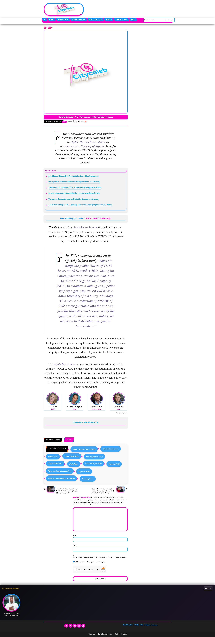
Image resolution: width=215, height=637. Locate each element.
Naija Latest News (55, 463)
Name (75, 535)
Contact (124, 634)
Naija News (73, 464)
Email (74, 545)
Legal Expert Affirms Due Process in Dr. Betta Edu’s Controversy (73, 176)
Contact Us (120, 19)
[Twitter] (70, 626)
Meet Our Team (95, 19)
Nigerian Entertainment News (59, 471)
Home (51, 19)
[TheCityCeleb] (44, 19)
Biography (62, 19)
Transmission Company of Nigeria (61, 478)
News (108, 19)
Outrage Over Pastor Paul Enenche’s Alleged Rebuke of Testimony (74, 181)
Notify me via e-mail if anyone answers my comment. (92, 562)
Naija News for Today (93, 463)
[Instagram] (79, 626)
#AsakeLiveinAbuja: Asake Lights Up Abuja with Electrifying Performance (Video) (80, 204)
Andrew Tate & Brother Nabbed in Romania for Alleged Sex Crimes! (74, 187)
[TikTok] (83, 626)
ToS (116, 634)
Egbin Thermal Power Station (84, 449)
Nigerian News (84, 471)
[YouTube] (75, 626)
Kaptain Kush (79, 121)
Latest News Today (72, 456)
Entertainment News (111, 448)
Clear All (208, 588)
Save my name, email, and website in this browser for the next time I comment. (100, 557)
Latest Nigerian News (94, 456)
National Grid (114, 464)
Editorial (49, 27)
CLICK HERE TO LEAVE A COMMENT (84, 422)
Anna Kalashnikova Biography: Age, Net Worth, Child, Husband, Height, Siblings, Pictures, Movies (67, 491)
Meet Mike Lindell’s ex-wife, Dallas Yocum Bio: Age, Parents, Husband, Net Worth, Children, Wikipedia (103, 491)
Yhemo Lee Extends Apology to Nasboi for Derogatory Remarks (73, 199)
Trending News (87, 478)
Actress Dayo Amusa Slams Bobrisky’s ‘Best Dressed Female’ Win (74, 193)
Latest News (53, 456)
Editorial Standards (105, 634)
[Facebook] (66, 626)
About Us (91, 634)
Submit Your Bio (78, 19)
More (133, 19)
